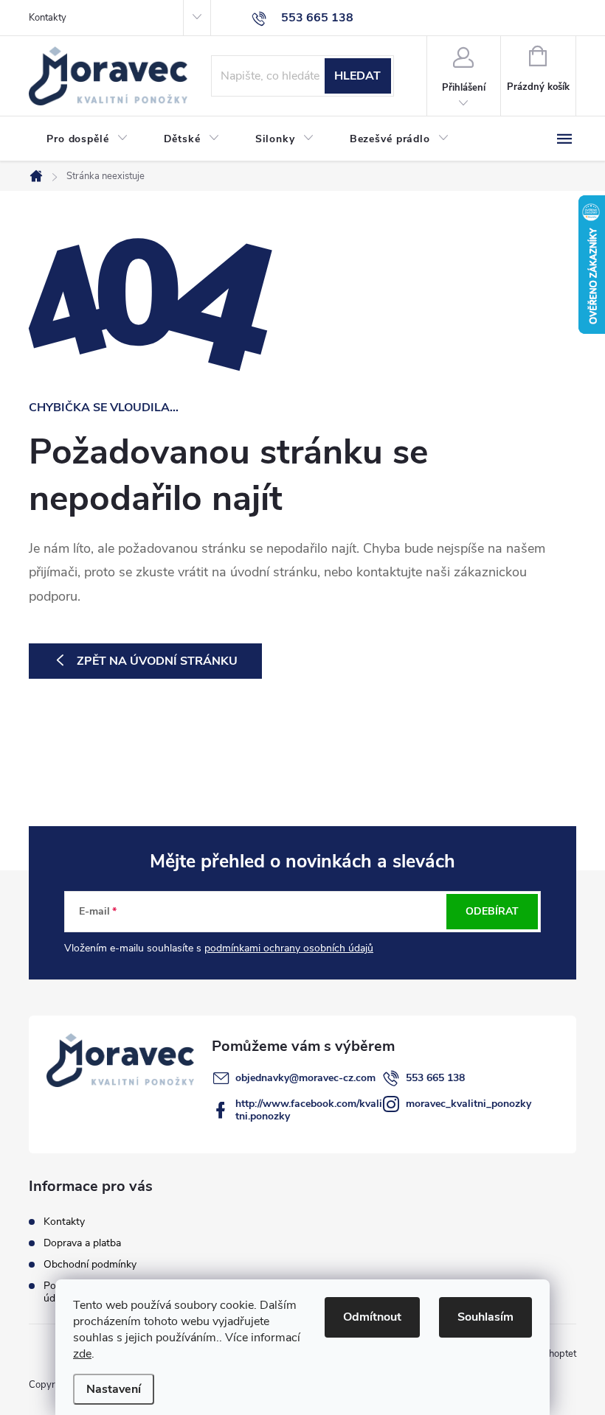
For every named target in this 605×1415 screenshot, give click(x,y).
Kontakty (47, 17)
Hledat (357, 76)
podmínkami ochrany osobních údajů (288, 948)
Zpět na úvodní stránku (157, 661)
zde (82, 1354)
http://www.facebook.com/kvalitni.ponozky (308, 1110)
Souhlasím (485, 1317)
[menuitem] (87, 139)
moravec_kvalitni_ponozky (468, 1104)
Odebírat (492, 911)
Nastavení (113, 1389)
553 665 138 (435, 1078)
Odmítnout (372, 1317)
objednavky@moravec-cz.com (305, 1078)
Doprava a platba (82, 1243)
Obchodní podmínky (90, 1264)
